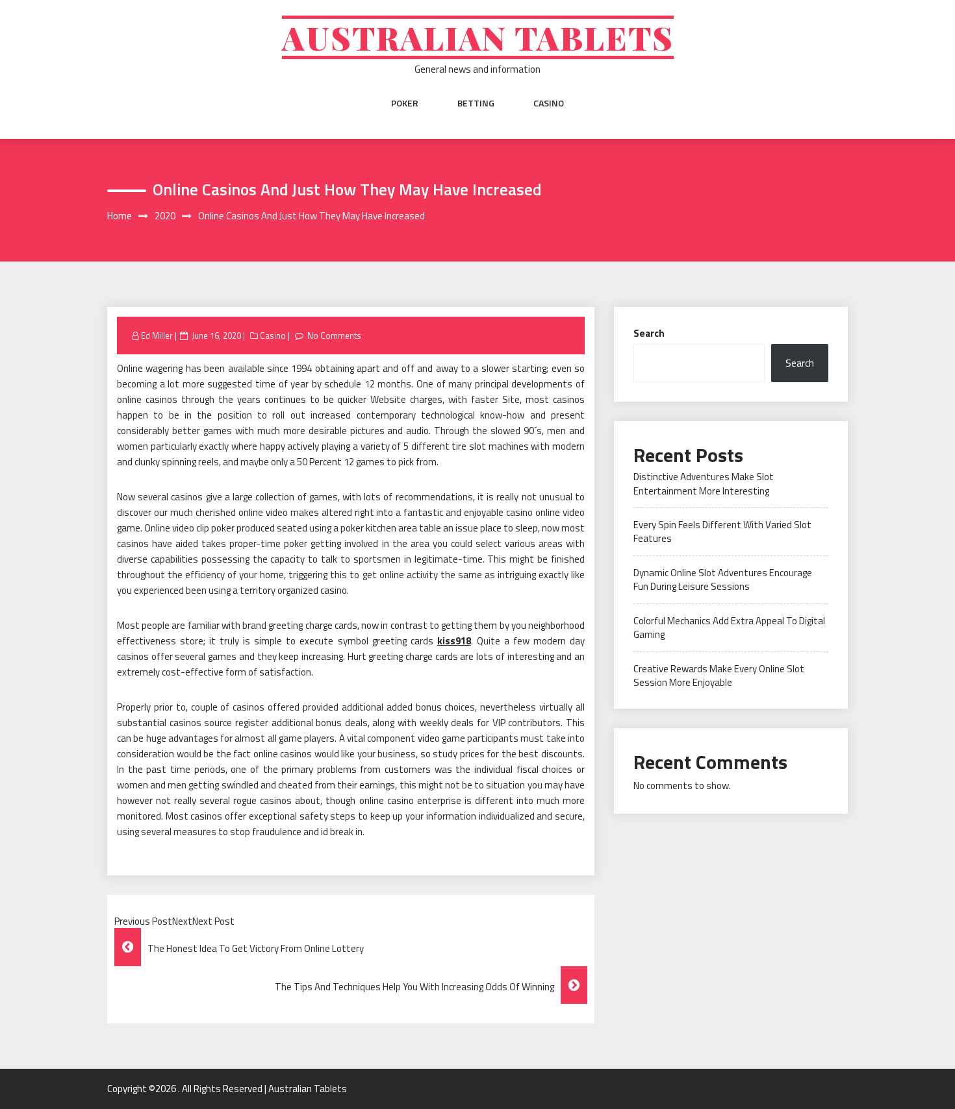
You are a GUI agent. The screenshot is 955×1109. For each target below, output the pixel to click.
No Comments (334, 335)
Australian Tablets (478, 37)
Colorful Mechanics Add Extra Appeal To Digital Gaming (729, 627)
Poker (404, 103)
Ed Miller (157, 335)
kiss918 (454, 640)
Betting (475, 103)
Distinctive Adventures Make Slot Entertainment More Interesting (703, 483)
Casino (548, 103)
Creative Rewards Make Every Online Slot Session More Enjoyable (718, 675)
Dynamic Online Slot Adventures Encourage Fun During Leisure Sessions (722, 579)
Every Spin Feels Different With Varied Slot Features (722, 531)
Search (649, 333)
